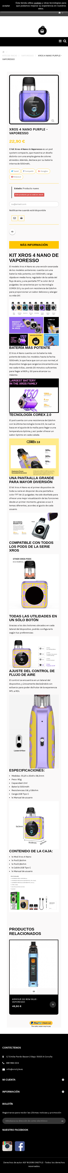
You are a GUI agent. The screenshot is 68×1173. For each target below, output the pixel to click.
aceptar (6, 5)
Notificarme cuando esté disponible (27, 210)
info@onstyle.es (14, 1069)
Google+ (44, 171)
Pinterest (17, 177)
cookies (37, 3)
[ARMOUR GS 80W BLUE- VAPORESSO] (34, 964)
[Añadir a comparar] (12, 232)
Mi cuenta (8, 1079)
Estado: (18, 188)
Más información (34, 244)
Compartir (29, 171)
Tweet (16, 171)
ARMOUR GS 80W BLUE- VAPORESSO (24, 1000)
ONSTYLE (38, 1162)
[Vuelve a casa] (3, 52)
